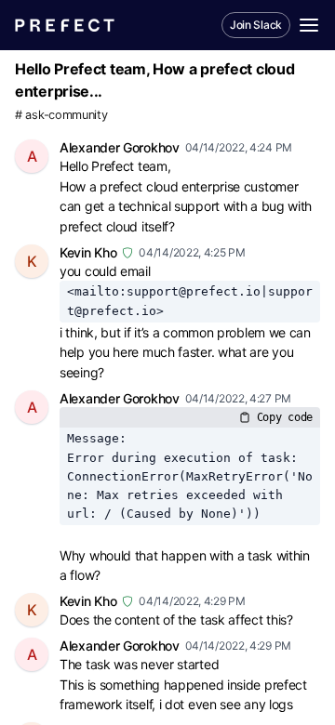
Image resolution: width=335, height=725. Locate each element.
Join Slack (256, 25)
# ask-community (61, 115)
